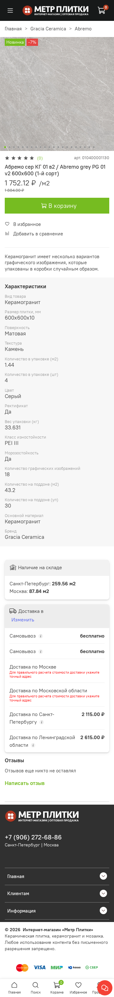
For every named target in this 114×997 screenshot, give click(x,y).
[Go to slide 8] (36, 147)
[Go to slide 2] (9, 147)
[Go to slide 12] (54, 147)
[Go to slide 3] (14, 147)
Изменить (22, 619)
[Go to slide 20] (89, 147)
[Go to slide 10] (45, 147)
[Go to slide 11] (49, 147)
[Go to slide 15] (67, 147)
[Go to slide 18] (80, 147)
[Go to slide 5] (23, 147)
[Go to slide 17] (76, 147)
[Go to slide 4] (18, 147)
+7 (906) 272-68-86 (33, 837)
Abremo (83, 29)
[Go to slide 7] (32, 147)
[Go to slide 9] (40, 147)
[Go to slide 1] (5, 147)
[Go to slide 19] (85, 147)
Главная (13, 29)
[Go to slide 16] (72, 147)
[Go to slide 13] (58, 147)
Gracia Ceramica (48, 29)
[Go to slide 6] (27, 147)
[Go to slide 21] (94, 147)
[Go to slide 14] (63, 147)
